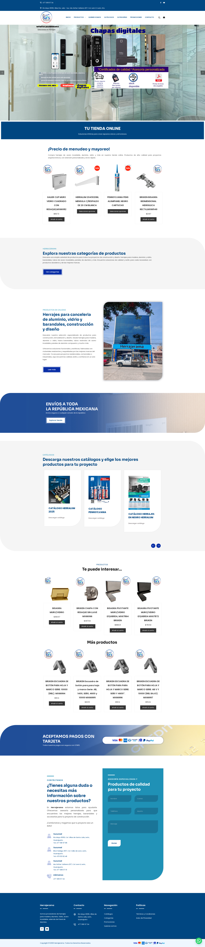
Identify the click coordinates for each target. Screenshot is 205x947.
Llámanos (58, 875)
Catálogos (108, 914)
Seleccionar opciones (87, 211)
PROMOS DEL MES (47, 85)
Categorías (108, 918)
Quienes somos (110, 926)
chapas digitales (83, 86)
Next (158, 546)
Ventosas (68, 85)
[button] (199, 941)
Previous (153, 546)
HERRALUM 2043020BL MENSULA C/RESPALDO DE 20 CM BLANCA (87, 201)
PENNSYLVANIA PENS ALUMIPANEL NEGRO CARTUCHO (117, 201)
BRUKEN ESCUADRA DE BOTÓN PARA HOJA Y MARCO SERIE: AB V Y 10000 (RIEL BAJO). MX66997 (148, 689)
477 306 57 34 (48, 3)
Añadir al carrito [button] (56, 219)
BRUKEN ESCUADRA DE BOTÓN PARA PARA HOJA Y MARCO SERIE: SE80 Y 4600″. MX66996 (117, 689)
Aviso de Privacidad (144, 918)
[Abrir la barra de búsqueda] (159, 17)
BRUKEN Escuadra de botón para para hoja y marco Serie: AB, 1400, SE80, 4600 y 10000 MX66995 (87, 689)
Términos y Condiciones (145, 914)
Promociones (109, 922)
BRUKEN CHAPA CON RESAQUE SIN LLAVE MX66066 (87, 612)
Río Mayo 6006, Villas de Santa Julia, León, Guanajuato (87, 917)
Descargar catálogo (57, 517)
